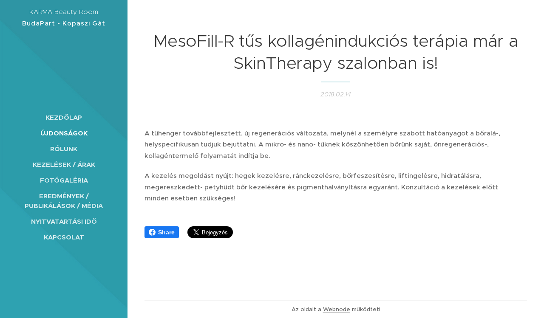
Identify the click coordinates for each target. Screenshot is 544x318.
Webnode (336, 309)
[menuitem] (64, 117)
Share (166, 232)
